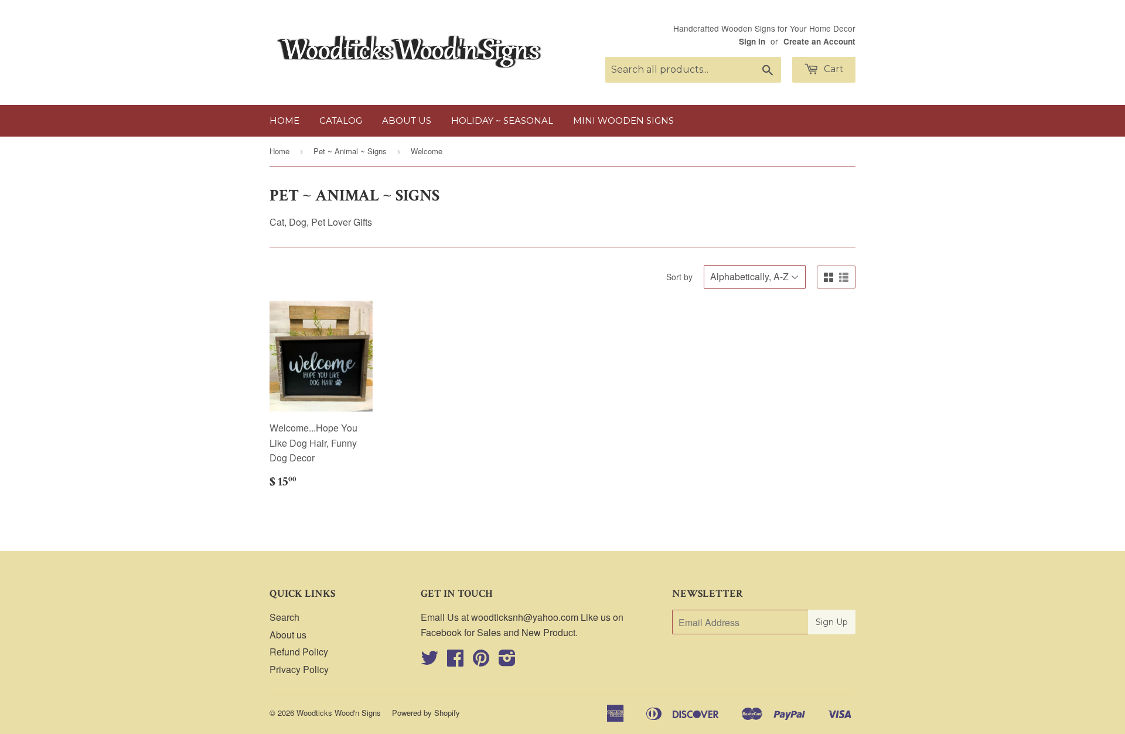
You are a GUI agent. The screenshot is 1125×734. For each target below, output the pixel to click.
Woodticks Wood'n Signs (338, 712)
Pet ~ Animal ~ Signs (350, 151)
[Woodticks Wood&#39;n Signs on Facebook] (455, 661)
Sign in (752, 41)
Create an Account (819, 41)
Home (284, 120)
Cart (832, 68)
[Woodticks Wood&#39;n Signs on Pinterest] (481, 661)
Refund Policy (299, 651)
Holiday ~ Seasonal (502, 120)
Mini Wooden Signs (623, 120)
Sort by (679, 277)
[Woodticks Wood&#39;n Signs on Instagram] (507, 661)
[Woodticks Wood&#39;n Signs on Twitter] (429, 661)
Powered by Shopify (426, 712)
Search (284, 617)
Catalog (340, 120)
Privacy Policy (299, 669)
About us (406, 120)
